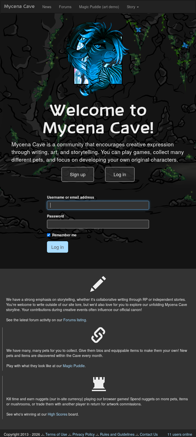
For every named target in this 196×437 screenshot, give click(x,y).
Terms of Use (56, 434)
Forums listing (74, 319)
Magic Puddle (74, 365)
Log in (120, 174)
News (46, 6)
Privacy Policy (83, 434)
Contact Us (149, 434)
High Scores (57, 414)
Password (55, 215)
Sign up (77, 174)
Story (131, 6)
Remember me (64, 234)
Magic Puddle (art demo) (99, 6)
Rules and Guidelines (117, 434)
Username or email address (70, 197)
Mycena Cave (19, 6)
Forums (65, 6)
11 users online (179, 434)
